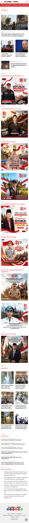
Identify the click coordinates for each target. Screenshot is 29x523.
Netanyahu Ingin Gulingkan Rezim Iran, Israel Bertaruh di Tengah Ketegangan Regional (13, 35)
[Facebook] (8, 509)
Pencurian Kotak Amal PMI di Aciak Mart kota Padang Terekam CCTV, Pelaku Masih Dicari (20, 407)
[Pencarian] (27, 2)
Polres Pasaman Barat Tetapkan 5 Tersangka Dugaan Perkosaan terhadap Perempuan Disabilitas (20, 387)
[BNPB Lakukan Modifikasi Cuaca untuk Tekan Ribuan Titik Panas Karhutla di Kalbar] (7, 377)
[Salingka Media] (11, 2)
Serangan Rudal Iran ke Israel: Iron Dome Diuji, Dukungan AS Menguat (19, 65)
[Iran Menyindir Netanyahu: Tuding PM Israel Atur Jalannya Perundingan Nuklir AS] (7, 46)
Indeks (17, 517)
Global (2, 32)
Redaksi (24, 515)
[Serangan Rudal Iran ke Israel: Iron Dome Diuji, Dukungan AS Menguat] (5, 65)
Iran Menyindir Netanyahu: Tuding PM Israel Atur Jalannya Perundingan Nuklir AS (6, 55)
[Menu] (2, 1)
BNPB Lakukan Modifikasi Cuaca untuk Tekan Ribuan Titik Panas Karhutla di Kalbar (7, 387)
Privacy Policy (17, 515)
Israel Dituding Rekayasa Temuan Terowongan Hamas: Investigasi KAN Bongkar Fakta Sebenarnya (21, 55)
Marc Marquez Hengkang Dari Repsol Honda (11, 440)
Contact (13, 513)
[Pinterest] (13, 509)
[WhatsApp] (21, 509)
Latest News (19, 513)
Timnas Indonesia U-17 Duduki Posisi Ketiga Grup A (13, 444)
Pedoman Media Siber (8, 515)
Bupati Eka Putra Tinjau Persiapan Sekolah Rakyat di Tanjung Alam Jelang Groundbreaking (21, 427)
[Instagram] (16, 509)
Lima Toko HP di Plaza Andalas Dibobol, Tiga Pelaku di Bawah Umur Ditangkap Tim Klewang (6, 427)
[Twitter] (10, 509)
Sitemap (12, 517)
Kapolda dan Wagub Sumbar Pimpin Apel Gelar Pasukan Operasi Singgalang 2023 (14, 452)
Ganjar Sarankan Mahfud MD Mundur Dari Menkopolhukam (11, 458)
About (8, 513)
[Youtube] (19, 509)
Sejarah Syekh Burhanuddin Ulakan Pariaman (11, 448)
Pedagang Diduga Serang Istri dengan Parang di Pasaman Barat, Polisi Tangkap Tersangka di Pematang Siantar (6, 407)
